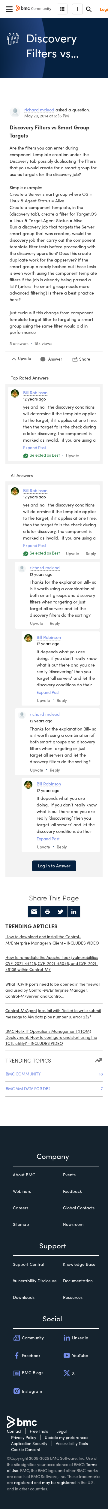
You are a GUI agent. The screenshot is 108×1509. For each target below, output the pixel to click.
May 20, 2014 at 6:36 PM (46, 116)
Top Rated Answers (30, 378)
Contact (14, 1431)
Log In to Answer (54, 866)
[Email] (34, 912)
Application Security (29, 1443)
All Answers (22, 475)
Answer (55, 359)
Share (84, 359)
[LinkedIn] (74, 912)
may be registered (59, 1482)
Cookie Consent (25, 1449)
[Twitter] (60, 912)
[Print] (47, 912)
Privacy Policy (23, 1437)
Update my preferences (66, 1437)
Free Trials (39, 1431)
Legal (61, 1431)
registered (23, 1482)
